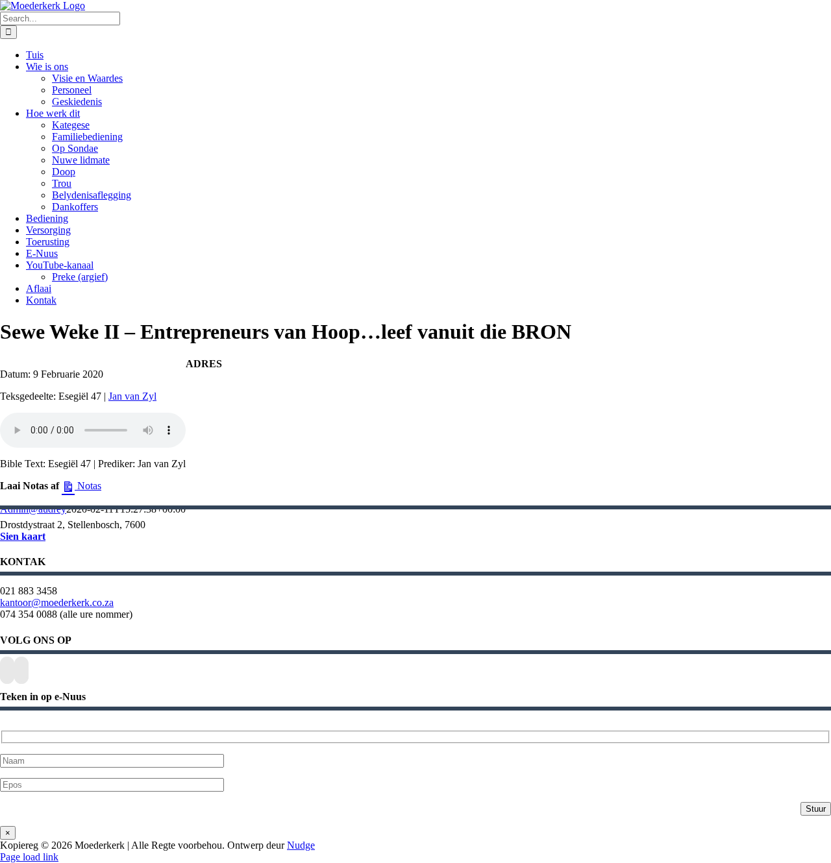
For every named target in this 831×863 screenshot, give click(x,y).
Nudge (301, 845)
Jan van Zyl (132, 396)
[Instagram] (21, 670)
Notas (88, 485)
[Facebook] (7, 670)
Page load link (29, 856)
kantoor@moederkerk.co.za (57, 602)
